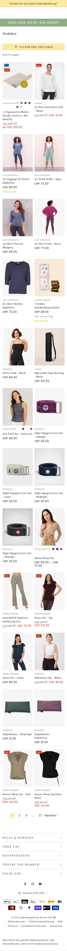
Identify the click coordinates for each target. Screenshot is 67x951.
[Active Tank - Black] (18, 347)
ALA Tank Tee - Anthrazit (18, 434)
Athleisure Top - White (47, 678)
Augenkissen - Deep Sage (17, 734)
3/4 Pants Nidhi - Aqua (48, 179)
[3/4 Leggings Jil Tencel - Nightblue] (18, 153)
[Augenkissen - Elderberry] (49, 708)
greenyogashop (29, 917)
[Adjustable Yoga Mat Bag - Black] (49, 347)
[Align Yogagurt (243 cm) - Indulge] (49, 407)
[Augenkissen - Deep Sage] (18, 708)
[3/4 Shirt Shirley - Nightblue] (18, 277)
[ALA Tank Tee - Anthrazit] (18, 407)
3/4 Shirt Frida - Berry (47, 244)
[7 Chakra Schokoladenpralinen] (49, 277)
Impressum (56, 926)
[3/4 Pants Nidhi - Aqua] (49, 153)
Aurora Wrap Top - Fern (17, 794)
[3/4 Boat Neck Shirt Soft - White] (49, 81)
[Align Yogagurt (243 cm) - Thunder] (18, 527)
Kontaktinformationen (33, 926)
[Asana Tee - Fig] (49, 591)
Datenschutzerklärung (41, 921)
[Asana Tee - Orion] (18, 651)
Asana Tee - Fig (43, 618)
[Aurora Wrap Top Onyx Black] (49, 768)
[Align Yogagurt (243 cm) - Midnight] (49, 467)
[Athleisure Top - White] (49, 651)
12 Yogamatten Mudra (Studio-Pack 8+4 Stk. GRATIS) (16, 116)
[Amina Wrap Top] (49, 527)
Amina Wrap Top (44, 558)
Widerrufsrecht (16, 921)
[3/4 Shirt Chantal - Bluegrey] (18, 217)
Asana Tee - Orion (13, 678)
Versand (12, 926)
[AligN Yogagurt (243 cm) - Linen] (18, 467)
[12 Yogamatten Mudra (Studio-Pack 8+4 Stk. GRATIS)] (18, 81)
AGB (60, 921)
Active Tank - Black (14, 373)
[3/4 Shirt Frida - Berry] (49, 217)
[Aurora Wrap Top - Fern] (18, 768)
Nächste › (51, 815)
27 (40, 815)
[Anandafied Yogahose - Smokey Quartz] (18, 591)
